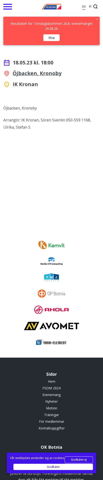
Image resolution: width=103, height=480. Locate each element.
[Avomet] (51, 326)
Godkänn (53, 467)
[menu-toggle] (7, 7)
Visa (51, 37)
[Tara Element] (51, 343)
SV (84, 6)
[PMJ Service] (51, 278)
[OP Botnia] (51, 294)
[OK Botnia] (51, 7)
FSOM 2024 (51, 388)
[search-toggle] (95, 6)
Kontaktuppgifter (52, 428)
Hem (51, 381)
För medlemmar (51, 421)
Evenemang (51, 394)
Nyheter (51, 401)
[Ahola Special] (51, 310)
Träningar (51, 414)
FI (90, 6)
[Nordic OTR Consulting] (51, 261)
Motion (51, 408)
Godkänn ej (79, 460)
